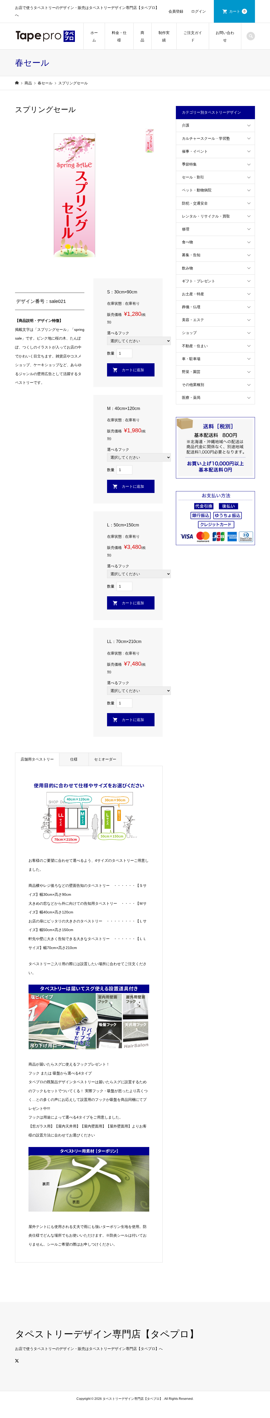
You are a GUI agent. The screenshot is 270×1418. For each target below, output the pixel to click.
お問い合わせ (225, 36)
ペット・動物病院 (196, 190)
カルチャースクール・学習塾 (206, 138)
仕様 (74, 759)
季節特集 (189, 164)
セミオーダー (105, 759)
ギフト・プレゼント (198, 281)
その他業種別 (193, 385)
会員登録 (175, 11)
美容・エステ (193, 320)
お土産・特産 (193, 294)
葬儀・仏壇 (191, 307)
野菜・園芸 (191, 372)
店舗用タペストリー (37, 759)
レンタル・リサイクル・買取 (206, 216)
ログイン (198, 11)
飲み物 (187, 268)
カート (237, 11)
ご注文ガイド (193, 36)
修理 (185, 229)
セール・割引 (193, 177)
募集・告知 (191, 255)
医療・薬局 (191, 397)
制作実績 (164, 36)
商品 (142, 36)
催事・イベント (195, 151)
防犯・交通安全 (195, 203)
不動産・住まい (195, 346)
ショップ (189, 333)
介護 (185, 125)
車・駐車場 (191, 359)
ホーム (94, 36)
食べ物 (187, 242)
